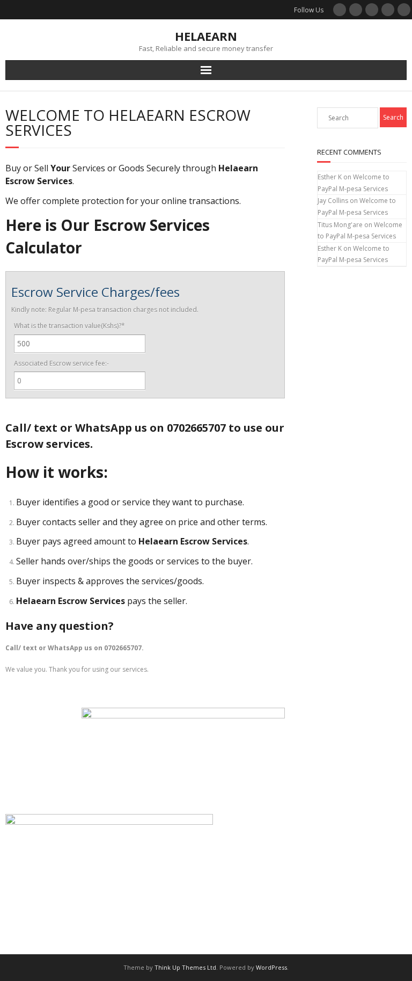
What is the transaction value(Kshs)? (69, 325)
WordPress (271, 967)
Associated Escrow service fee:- (61, 363)
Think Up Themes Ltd (185, 967)
